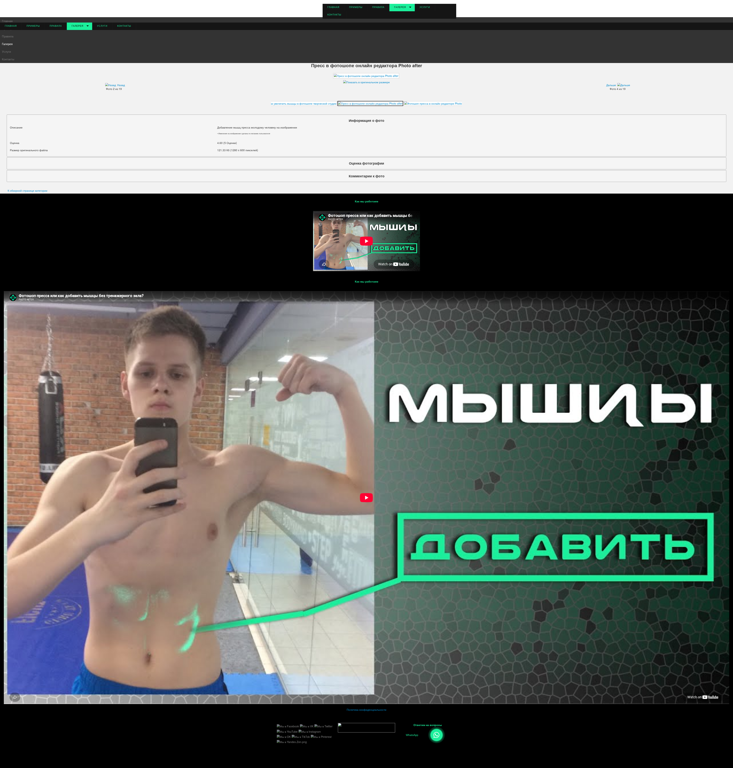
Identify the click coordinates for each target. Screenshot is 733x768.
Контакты (334, 14)
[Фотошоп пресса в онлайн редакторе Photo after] (436, 103)
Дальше (611, 85)
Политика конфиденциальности (366, 709)
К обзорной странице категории (27, 190)
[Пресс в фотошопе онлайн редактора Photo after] (370, 103)
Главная (333, 7)
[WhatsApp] (436, 735)
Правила (378, 7)
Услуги (425, 7)
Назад (121, 85)
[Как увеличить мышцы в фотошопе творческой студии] (301, 103)
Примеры (355, 7)
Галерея (400, 7)
